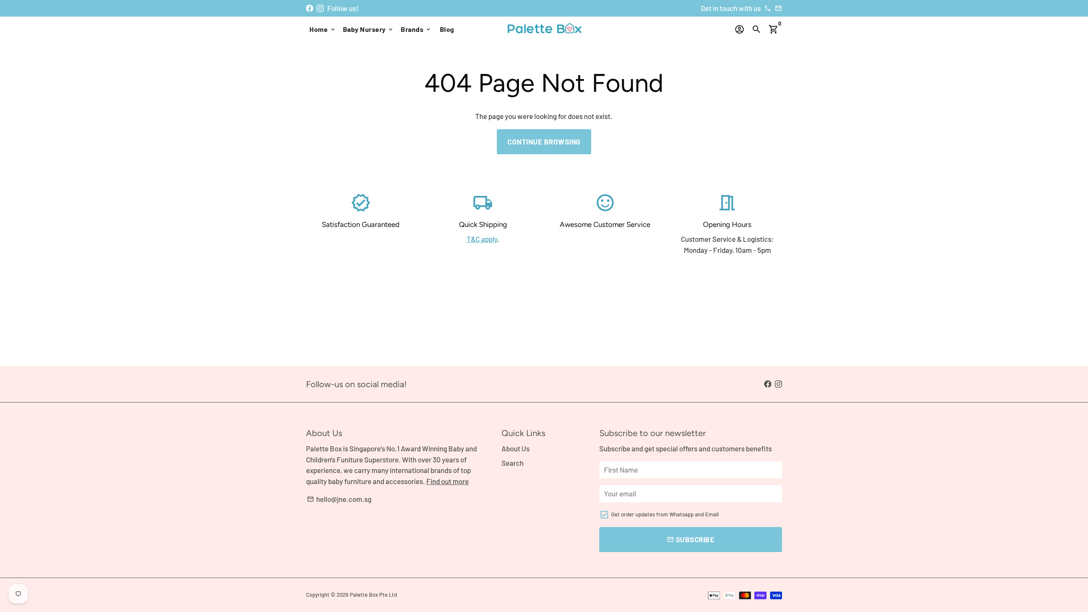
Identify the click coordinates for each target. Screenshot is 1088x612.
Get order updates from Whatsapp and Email (665, 514)
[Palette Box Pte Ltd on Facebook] (309, 8)
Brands (416, 29)
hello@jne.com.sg (339, 499)
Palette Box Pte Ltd (373, 594)
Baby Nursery (368, 29)
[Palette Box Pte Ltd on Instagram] (320, 8)
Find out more (447, 481)
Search (513, 463)
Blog (447, 29)
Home (322, 29)
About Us (516, 448)
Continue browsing (544, 141)
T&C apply (482, 239)
